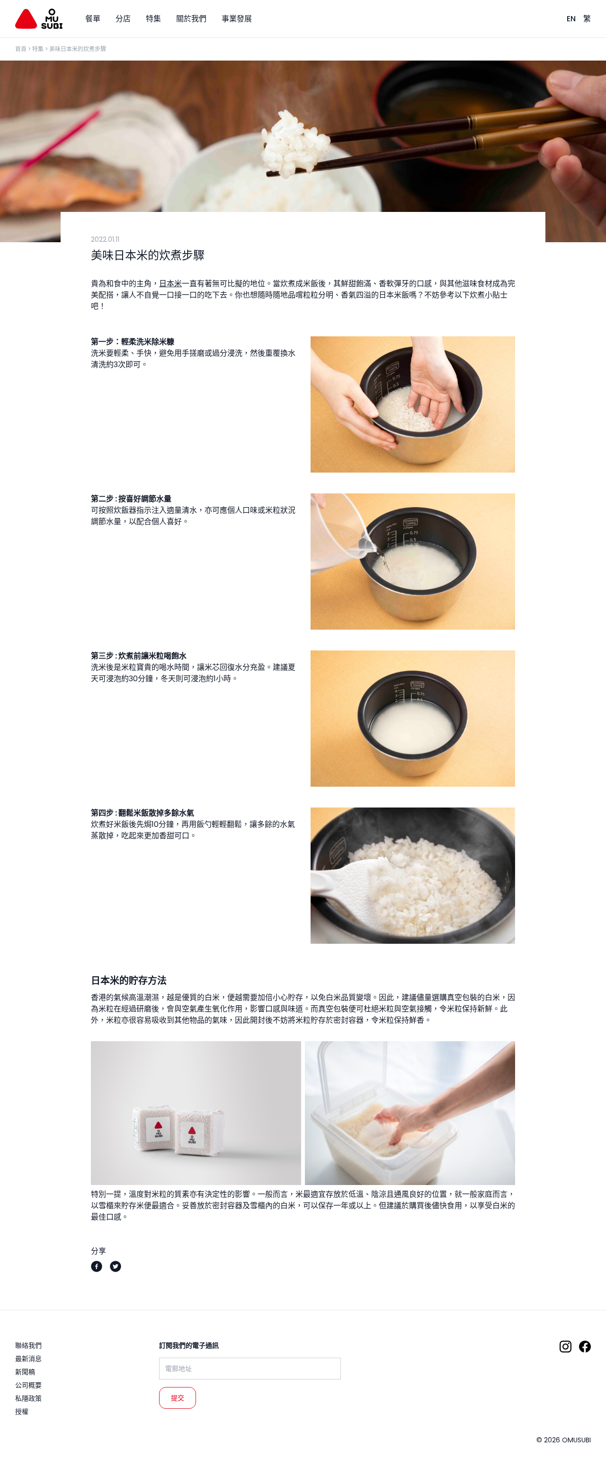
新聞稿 (25, 1372)
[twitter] (115, 1266)
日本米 (170, 283)
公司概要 (28, 1385)
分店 (123, 18)
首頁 (21, 49)
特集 (153, 18)
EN (571, 18)
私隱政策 (28, 1398)
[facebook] (96, 1266)
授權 (21, 1411)
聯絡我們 (28, 1345)
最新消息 (28, 1358)
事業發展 (237, 18)
